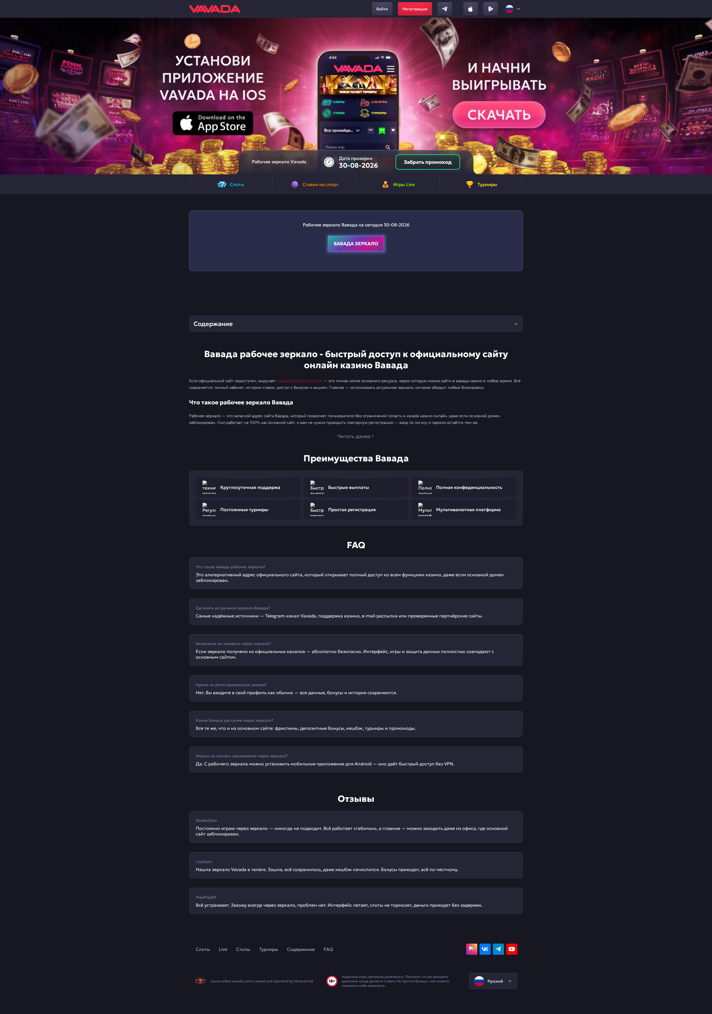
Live (223, 949)
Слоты (203, 949)
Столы (243, 949)
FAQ (328, 949)
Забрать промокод (428, 162)
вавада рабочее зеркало (299, 380)
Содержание (301, 949)
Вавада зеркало (356, 244)
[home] (214, 9)
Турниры (268, 949)
